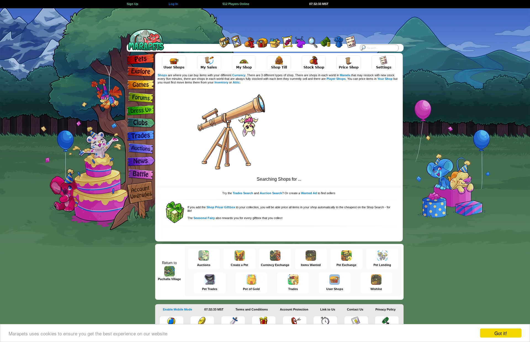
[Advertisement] (260, 20)
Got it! (500, 333)
